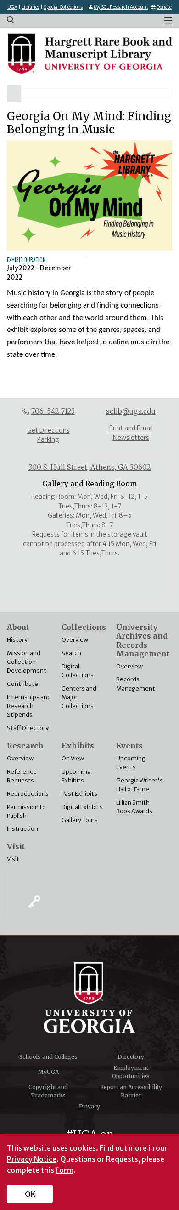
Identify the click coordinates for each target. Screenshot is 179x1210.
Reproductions (28, 793)
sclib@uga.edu (131, 411)
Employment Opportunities (131, 1071)
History (17, 639)
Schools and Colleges (48, 1056)
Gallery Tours (80, 819)
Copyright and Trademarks (48, 1091)
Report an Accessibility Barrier (131, 1091)
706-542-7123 (53, 411)
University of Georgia (89, 998)
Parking (48, 440)
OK (30, 1194)
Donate (164, 7)
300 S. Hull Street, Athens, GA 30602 (89, 467)
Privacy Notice (31, 1159)
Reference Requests (22, 776)
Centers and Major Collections (79, 697)
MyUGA (48, 1071)
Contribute (22, 683)
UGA (12, 7)
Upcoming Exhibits (76, 776)
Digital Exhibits (82, 806)
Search (71, 652)
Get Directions (48, 430)
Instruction (22, 828)
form (64, 1170)
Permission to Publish (26, 811)
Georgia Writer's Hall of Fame (139, 784)
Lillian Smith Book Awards (134, 807)
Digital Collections (78, 670)
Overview (75, 639)
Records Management (135, 683)
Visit (13, 858)
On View (73, 758)
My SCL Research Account (121, 7)
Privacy (89, 1106)
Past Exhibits (79, 793)
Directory (130, 1056)
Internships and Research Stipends (29, 705)
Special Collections (63, 7)
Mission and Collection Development (26, 661)
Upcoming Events (130, 762)
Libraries (30, 7)
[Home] (89, 53)
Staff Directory (28, 727)
